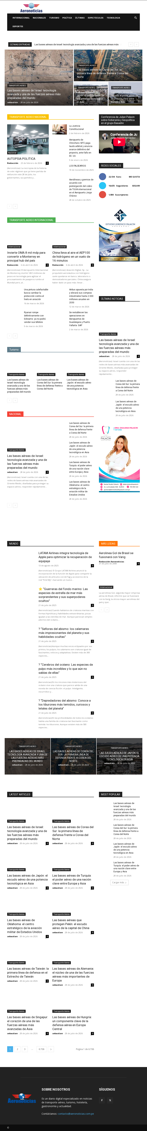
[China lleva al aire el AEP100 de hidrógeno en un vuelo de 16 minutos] (73, 237)
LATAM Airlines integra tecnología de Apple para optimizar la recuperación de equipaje (65, 557)
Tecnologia (113, 17)
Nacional (12, 152)
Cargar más (118, 882)
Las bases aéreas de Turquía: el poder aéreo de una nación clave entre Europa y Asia (71, 879)
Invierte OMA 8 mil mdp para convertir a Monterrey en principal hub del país (26, 256)
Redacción (12, 163)
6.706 (41, 1049)
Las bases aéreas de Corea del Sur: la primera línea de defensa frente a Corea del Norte (50, 384)
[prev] (131, 44)
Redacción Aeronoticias (111, 561)
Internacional (21, 17)
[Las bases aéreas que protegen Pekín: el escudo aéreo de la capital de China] (73, 905)
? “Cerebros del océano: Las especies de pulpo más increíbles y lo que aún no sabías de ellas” (66, 668)
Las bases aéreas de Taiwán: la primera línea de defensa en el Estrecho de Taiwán (28, 972)
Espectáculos (95, 17)
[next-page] (15, 206)
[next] (136, 44)
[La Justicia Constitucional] (59, 129)
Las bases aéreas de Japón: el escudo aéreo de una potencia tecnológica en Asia (79, 384)
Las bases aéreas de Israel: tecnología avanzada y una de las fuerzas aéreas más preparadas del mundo (19, 385)
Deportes (18, 26)
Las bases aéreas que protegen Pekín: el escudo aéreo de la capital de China (70, 924)
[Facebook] (102, 1100)
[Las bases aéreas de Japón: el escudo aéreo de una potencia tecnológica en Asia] (91, 94)
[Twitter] (110, 1100)
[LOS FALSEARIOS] (59, 169)
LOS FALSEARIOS (77, 166)
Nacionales (39, 17)
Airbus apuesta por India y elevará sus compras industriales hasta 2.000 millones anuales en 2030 (81, 296)
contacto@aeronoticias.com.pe (76, 1113)
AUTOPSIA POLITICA (21, 158)
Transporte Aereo (17, 86)
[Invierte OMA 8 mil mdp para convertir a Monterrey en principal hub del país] (28, 237)
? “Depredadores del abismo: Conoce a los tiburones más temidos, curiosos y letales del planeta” (65, 704)
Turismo (54, 17)
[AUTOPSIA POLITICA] (28, 139)
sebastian (12, 472)
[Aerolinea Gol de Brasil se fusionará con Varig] (119, 578)
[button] (135, 18)
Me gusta (134, 176)
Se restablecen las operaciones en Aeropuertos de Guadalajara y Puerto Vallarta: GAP (79, 319)
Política (67, 17)
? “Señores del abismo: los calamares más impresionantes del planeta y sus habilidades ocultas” (64, 633)
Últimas (80, 17)
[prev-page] (9, 206)
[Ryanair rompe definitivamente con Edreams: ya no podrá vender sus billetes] (14, 316)
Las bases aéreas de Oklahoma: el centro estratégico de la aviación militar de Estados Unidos (79, 488)
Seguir (136, 185)
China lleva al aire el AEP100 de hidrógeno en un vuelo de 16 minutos (71, 256)
